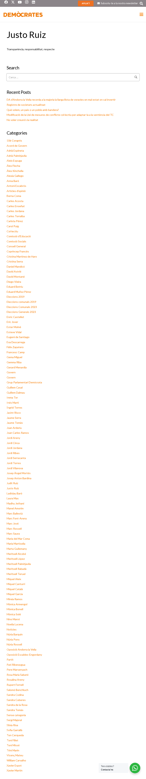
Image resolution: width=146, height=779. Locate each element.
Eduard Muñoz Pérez (19, 291)
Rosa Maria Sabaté (18, 674)
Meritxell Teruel (16, 573)
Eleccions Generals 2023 (21, 311)
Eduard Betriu (15, 286)
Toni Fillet (12, 740)
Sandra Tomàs (15, 710)
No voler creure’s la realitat (22, 119)
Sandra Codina (15, 694)
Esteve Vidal (14, 332)
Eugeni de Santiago (18, 337)
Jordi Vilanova (15, 468)
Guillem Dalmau (16, 392)
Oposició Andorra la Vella (21, 649)
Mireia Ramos (14, 599)
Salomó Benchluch (17, 689)
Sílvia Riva (12, 725)
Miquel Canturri (16, 584)
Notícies (12, 629)
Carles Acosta (15, 201)
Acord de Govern (17, 145)
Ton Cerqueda (15, 735)
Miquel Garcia (15, 594)
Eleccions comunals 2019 (21, 301)
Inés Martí (13, 402)
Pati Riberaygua (16, 664)
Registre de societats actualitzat (26, 104)
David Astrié (14, 271)
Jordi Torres (14, 463)
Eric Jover (12, 321)
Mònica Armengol (17, 604)
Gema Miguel (14, 357)
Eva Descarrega (16, 342)
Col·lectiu (12, 231)
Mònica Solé (14, 614)
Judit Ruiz (12, 483)
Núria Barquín (15, 634)
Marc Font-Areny (17, 518)
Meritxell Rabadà (16, 568)
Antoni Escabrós (16, 185)
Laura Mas (13, 498)
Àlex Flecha (13, 165)
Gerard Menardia (17, 367)
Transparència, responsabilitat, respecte (31, 49)
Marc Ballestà (15, 513)
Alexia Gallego (15, 175)
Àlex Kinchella (15, 170)
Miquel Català (15, 589)
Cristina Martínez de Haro (22, 256)
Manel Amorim (15, 508)
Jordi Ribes (13, 453)
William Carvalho (16, 760)
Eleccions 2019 (16, 296)
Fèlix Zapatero (15, 347)
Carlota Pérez (15, 221)
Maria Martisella (16, 543)
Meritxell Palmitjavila (19, 563)
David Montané (16, 276)
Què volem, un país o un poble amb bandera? (33, 109)
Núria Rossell (14, 644)
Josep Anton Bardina (19, 478)
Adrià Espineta (15, 150)
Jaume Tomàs (15, 422)
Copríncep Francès (18, 251)
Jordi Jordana (14, 447)
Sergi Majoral (14, 720)
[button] (141, 3)
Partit (10, 659)
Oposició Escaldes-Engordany (24, 654)
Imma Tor (12, 397)
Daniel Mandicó (16, 266)
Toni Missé (13, 745)
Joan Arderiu (14, 427)
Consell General (16, 246)
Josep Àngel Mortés (19, 473)
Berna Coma (14, 195)
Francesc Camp (16, 352)
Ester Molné (14, 327)
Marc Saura (13, 533)
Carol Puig (13, 226)
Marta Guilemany (17, 548)
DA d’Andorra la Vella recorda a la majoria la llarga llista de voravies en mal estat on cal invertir (61, 99)
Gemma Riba (14, 362)
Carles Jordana (15, 211)
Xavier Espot (14, 765)
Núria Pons (13, 639)
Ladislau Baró (14, 493)
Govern (11, 372)
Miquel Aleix (14, 579)
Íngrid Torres (14, 407)
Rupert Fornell (15, 684)
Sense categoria (16, 715)
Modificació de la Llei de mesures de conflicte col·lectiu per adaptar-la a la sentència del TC (60, 114)
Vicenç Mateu (15, 755)
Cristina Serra (15, 261)
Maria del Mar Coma (18, 538)
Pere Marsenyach (17, 669)
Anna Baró (13, 180)
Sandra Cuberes (16, 699)
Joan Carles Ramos (18, 432)
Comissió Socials (16, 241)
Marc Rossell (14, 528)
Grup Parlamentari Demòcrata (24, 382)
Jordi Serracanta (16, 458)
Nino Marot (13, 619)
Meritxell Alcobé (16, 553)
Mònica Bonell (15, 609)
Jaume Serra (14, 417)
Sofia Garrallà (14, 730)
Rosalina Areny (15, 679)
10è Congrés (14, 140)
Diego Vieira (14, 281)
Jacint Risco (14, 412)
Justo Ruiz (13, 488)
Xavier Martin (14, 770)
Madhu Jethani (15, 503)
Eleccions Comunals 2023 (22, 306)
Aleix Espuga (14, 160)
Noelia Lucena (15, 624)
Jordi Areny (13, 437)
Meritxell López (16, 558)
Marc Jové (13, 523)
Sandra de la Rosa (17, 704)
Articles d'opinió (16, 191)
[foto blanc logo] (23, 14)
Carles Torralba (16, 216)
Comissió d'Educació (19, 236)
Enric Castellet (15, 317)
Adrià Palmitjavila (17, 155)
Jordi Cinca (13, 443)
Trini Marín (13, 750)
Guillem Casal (15, 387)
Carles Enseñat (16, 206)
